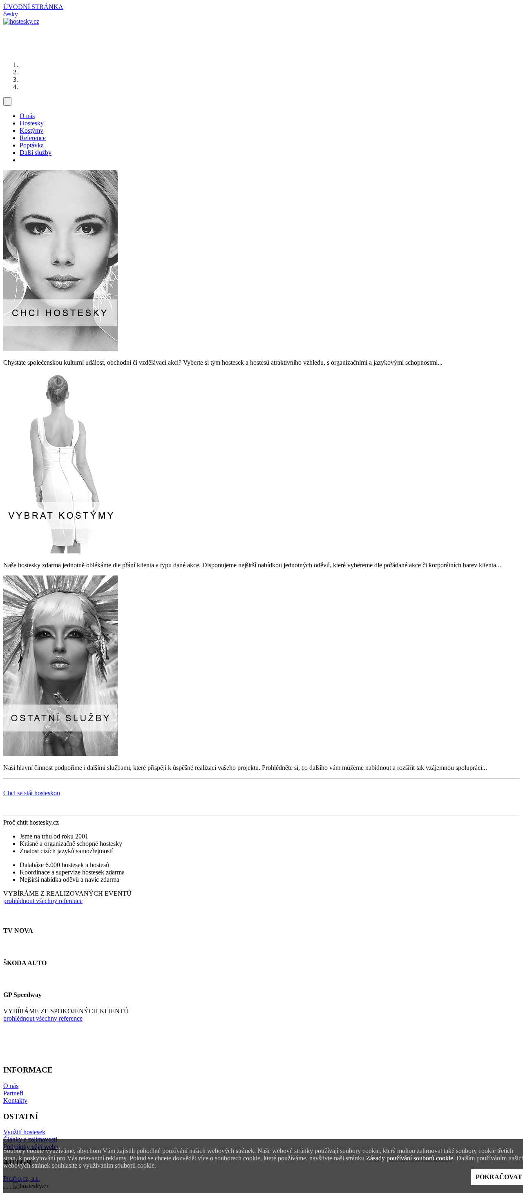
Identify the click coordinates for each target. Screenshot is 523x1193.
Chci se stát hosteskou (31, 792)
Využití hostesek (24, 1131)
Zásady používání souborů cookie (409, 1158)
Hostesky (32, 123)
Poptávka (32, 145)
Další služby (35, 152)
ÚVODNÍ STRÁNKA (33, 6)
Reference (33, 137)
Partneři (13, 1093)
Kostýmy (31, 130)
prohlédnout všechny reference (43, 900)
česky (10, 14)
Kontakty (15, 1100)
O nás (27, 115)
